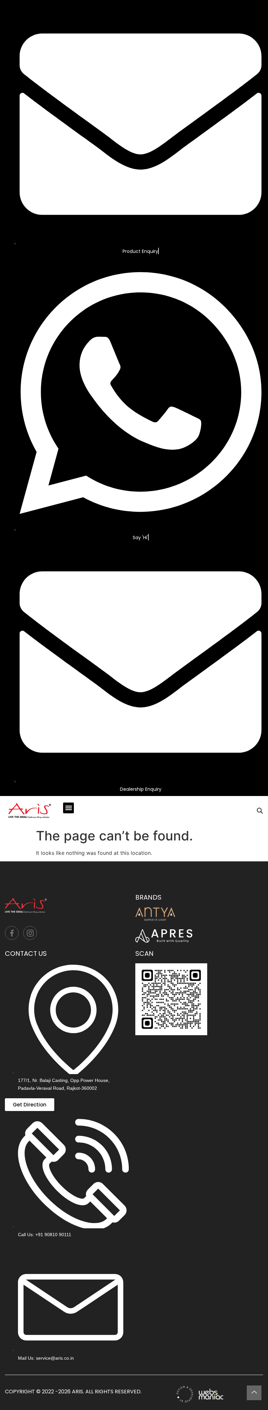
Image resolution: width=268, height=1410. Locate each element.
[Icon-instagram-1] (30, 933)
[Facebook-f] (12, 933)
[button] (68, 808)
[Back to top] (254, 1392)
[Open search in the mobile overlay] (260, 810)
